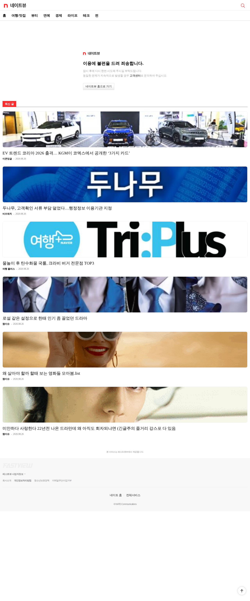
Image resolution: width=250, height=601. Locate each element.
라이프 (73, 15)
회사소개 (7, 480)
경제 (58, 15)
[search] (242, 5)
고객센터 (135, 75)
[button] (242, 591)
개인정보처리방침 (22, 480)
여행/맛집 (19, 15)
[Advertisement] (125, 34)
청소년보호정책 (41, 480)
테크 (86, 15)
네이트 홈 (116, 495)
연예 (46, 15)
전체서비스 (133, 495)
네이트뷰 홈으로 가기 (99, 86)
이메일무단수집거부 (61, 480)
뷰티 (34, 15)
